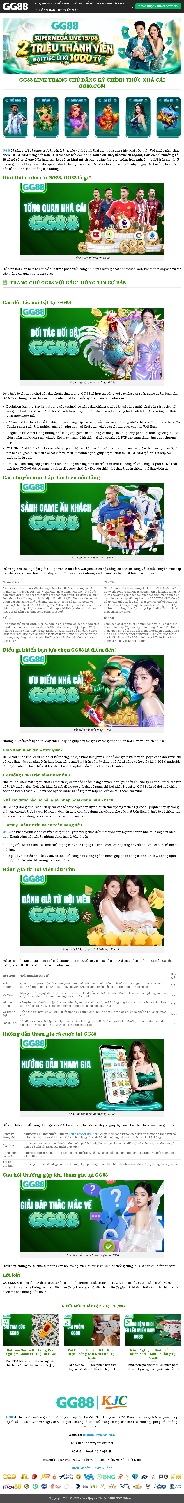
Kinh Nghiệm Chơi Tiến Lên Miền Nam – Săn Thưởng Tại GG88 (153, 1354)
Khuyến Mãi (68, 10)
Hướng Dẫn (45, 10)
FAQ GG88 (42, 3)
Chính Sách (102, 1468)
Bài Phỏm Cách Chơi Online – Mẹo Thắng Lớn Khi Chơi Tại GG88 (92, 1354)
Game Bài (104, 3)
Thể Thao (62, 3)
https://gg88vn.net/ (84, 1134)
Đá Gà (120, 3)
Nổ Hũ (89, 3)
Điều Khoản (81, 1468)
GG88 (7, 150)
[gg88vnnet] (16, 6)
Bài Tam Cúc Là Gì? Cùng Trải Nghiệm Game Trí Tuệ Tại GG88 (30, 1352)
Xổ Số (77, 3)
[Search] (131, 6)
